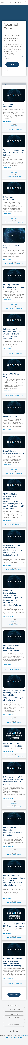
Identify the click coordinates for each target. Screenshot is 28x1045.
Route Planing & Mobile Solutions (14, 569)
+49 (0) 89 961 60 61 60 (14, 1009)
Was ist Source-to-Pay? (13, 416)
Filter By (7, 70)
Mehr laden (14, 995)
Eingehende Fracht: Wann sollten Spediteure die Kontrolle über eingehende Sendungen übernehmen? (14, 695)
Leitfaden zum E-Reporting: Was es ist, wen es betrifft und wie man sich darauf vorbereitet (13, 334)
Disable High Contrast (16, 1037)
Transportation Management (14, 176)
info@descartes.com (14, 1024)
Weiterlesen (8, 121)
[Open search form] (25, 2)
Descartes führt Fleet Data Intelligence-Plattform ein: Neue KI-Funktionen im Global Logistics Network (12, 550)
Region (6, 84)
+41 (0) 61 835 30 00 (14, 1018)
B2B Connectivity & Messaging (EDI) (14, 129)
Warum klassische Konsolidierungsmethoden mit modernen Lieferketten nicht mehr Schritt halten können (14, 880)
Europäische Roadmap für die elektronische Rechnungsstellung (12, 648)
